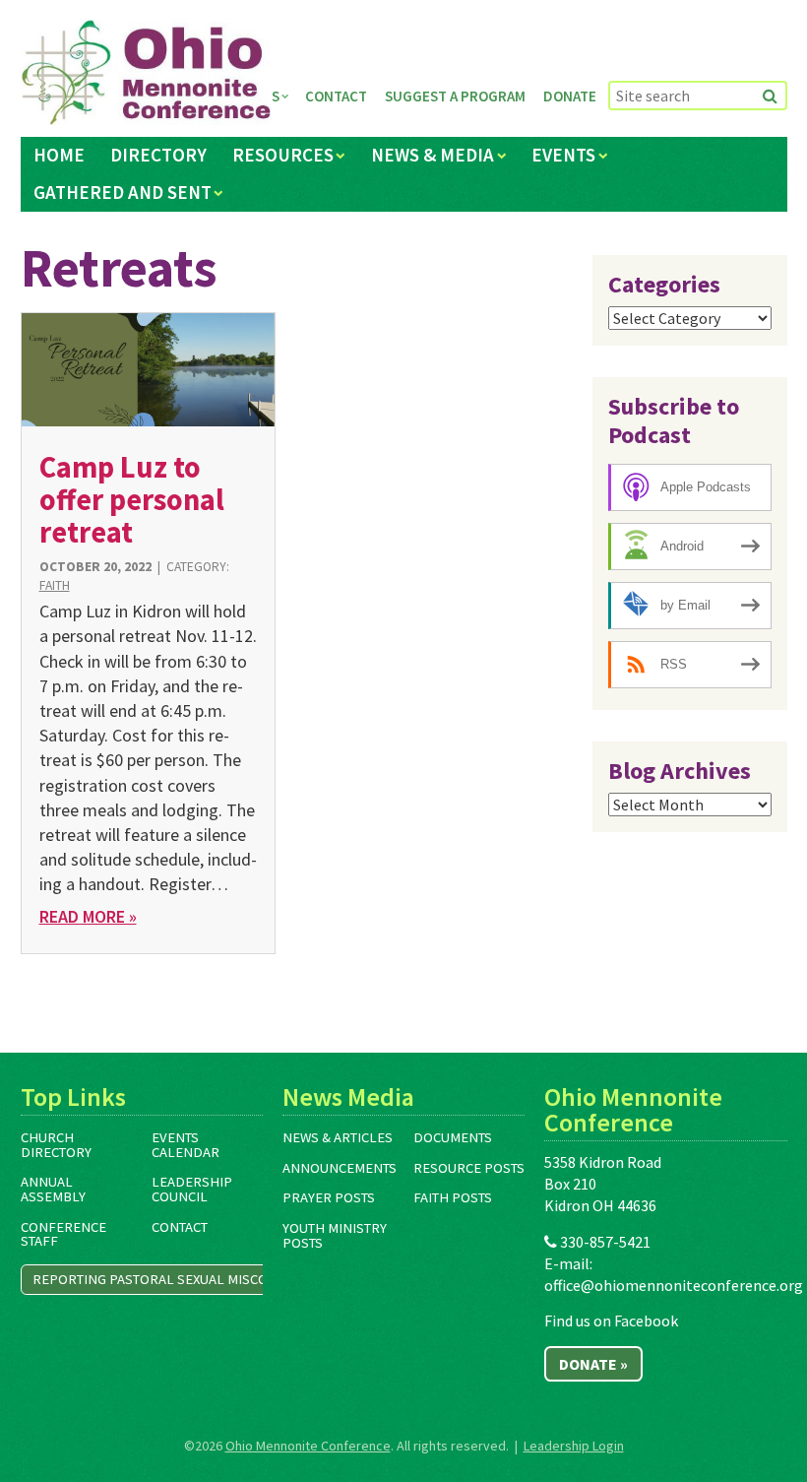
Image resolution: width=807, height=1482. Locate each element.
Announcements (339, 1168)
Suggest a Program (455, 96)
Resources (283, 154)
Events (563, 154)
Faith (54, 585)
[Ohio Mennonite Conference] (146, 73)
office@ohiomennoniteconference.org (673, 1285)
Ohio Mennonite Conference (308, 1445)
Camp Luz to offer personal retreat (131, 499)
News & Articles (337, 1137)
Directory (158, 154)
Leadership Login (574, 1445)
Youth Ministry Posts (334, 1235)
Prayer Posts (328, 1197)
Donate (569, 96)
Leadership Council (192, 1189)
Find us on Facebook (611, 1320)
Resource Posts (469, 1168)
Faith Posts (452, 1197)
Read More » (88, 916)
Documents (452, 1137)
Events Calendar (185, 1144)
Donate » (593, 1364)
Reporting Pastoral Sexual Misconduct (171, 1279)
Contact (336, 96)
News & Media (432, 154)
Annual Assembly (53, 1189)
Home (59, 154)
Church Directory (56, 1144)
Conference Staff (63, 1234)
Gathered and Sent (122, 192)
